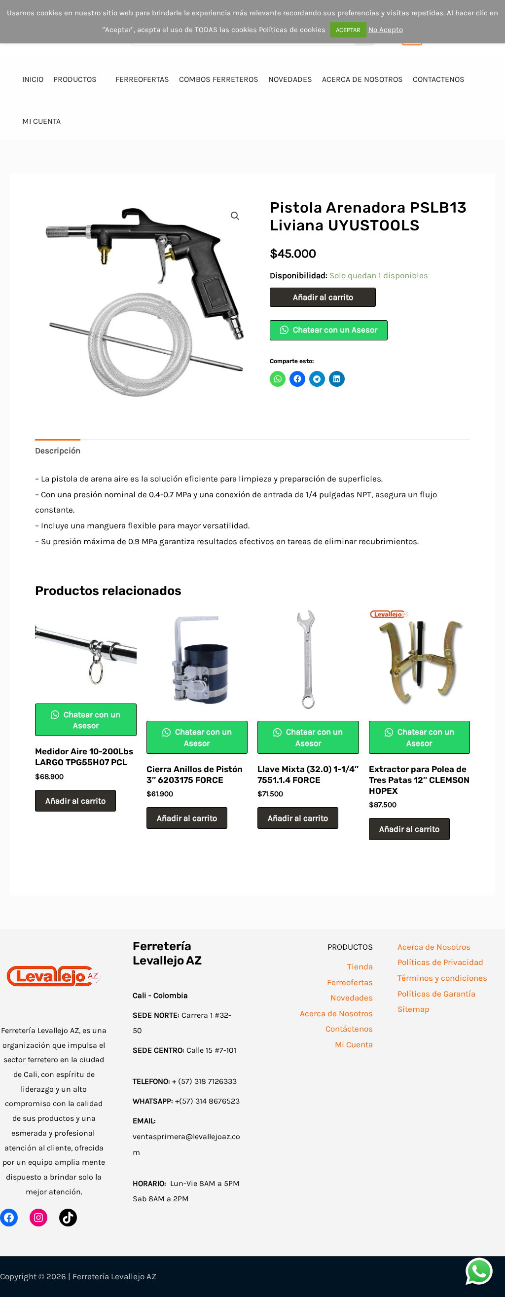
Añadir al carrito (323, 297)
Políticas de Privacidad (440, 962)
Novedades (351, 997)
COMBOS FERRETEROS (218, 79)
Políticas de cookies (292, 29)
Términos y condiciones (442, 978)
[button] (235, 216)
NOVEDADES (290, 79)
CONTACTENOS (439, 79)
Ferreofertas (350, 982)
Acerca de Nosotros (336, 1013)
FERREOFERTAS (142, 79)
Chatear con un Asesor (334, 329)
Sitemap (413, 1009)
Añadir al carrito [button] (75, 801)
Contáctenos (349, 1029)
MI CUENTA (41, 121)
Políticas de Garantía (436, 994)
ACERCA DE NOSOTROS (362, 79)
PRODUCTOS (75, 79)
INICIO (32, 79)
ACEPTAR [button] (348, 30)
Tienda (360, 966)
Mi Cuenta (354, 1044)
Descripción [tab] (57, 450)
